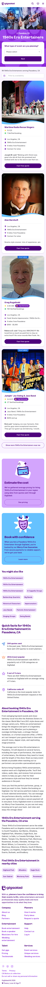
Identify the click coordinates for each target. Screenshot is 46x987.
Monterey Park (23, 876)
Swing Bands (25, 616)
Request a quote (31, 918)
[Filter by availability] (25, 76)
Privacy (12, 971)
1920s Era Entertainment (13, 578)
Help (26, 928)
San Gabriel (8, 876)
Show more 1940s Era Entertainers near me (23, 445)
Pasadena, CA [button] (24, 33)
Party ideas (29, 915)
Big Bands (28, 597)
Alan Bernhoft (11, 220)
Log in (27, 934)
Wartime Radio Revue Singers (19, 127)
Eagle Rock (35, 870)
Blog (4, 915)
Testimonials (7, 956)
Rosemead (37, 876)
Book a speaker (9, 931)
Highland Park (8, 870)
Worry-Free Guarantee (27, 547)
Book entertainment (11, 928)
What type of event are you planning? (21, 46)
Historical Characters (11, 603)
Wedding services (32, 956)
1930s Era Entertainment (13, 584)
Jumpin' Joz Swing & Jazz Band (20, 396)
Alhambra (22, 870)
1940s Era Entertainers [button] (23, 37)
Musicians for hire (10, 934)
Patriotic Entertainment (26, 610)
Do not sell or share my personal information (19, 976)
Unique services (31, 953)
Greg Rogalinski (12, 302)
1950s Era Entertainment (13, 591)
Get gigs (5, 950)
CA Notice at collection (11, 973)
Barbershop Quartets (11, 597)
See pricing (23, 502)
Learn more (23, 559)
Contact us (29, 931)
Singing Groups (9, 616)
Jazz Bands (7, 610)
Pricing (5, 953)
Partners (6, 918)
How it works (30, 912)
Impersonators (31, 603)
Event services (30, 950)
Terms (4, 971)
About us (6, 912)
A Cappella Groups (34, 591)
